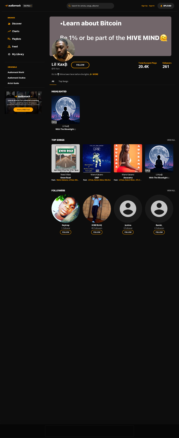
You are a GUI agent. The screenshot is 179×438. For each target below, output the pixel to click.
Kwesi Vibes (66, 174)
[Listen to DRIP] (97, 158)
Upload (167, 5)
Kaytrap (65, 225)
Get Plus (28, 6)
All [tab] (53, 81)
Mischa (78, 180)
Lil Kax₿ (65, 126)
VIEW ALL (171, 140)
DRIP (97, 177)
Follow (80, 65)
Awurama (128, 177)
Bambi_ (159, 225)
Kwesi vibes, (99, 180)
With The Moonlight (65, 129)
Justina (128, 225)
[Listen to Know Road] (66, 158)
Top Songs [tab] (63, 81)
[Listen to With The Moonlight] (66, 110)
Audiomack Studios (16, 77)
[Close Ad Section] (39, 94)
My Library (18, 54)
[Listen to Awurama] (128, 158)
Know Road (66, 177)
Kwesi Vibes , (130, 180)
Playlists (16, 38)
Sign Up (144, 6)
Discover (17, 23)
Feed (15, 46)
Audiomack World (16, 72)
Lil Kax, (72, 180)
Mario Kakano (97, 174)
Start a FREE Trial (23, 109)
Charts (15, 31)
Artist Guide (13, 83)
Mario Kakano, (63, 180)
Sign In (151, 6)
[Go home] (13, 6)
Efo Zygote (140, 180)
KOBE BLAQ (97, 225)
